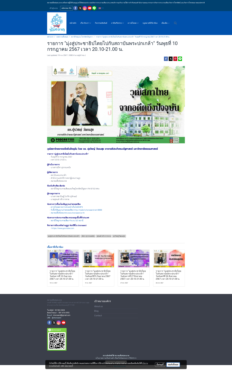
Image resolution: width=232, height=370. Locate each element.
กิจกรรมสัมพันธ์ (101, 23)
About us (98, 306)
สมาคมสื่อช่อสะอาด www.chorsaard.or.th (68, 213)
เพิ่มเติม (164, 23)
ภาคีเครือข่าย (116, 23)
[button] (175, 23)
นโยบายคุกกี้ (69, 366)
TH (102, 8)
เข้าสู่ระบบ (54, 8)
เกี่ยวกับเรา (84, 23)
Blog (96, 311)
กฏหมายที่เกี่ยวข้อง (150, 23)
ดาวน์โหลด (132, 23)
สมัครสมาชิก (67, 8)
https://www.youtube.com (62, 228)
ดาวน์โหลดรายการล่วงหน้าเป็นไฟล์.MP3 (67, 207)
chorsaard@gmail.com (61, 315)
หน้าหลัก (73, 23)
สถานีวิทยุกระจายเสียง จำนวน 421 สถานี (67, 220)
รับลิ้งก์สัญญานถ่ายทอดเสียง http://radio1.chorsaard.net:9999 (76, 210)
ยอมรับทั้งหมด (173, 364)
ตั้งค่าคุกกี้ (160, 364)
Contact (98, 315)
